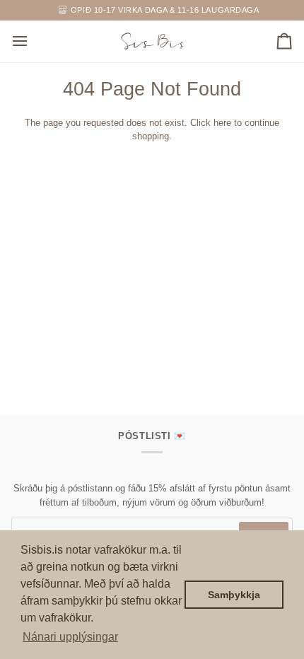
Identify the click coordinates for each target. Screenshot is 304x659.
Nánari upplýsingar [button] (70, 637)
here (222, 122)
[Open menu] (32, 41)
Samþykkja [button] (234, 594)
